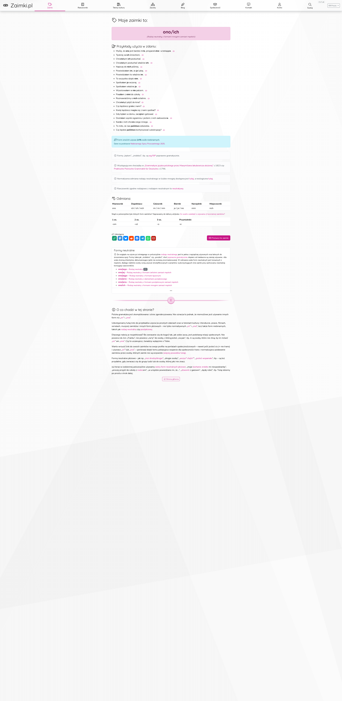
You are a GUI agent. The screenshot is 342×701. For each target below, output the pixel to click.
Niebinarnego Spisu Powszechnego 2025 (148, 143)
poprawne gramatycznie (177, 257)
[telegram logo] (142, 238)
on (122, 317)
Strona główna (172, 379)
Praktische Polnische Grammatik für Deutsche (136, 168)
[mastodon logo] (120, 238)
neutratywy (177, 188)
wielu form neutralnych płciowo (170, 366)
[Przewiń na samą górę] (337, 696)
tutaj (191, 178)
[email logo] (153, 238)
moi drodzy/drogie (154, 358)
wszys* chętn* (187, 358)
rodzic (140, 370)
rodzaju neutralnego (169, 254)
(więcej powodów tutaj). (174, 353)
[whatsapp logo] (148, 238)
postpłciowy (146, 329)
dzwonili (186, 370)
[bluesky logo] (125, 238)
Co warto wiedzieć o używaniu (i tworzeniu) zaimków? (202, 214)
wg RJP (152, 155)
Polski (334, 5)
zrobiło (205, 366)
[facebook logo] (137, 238)
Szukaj (315, 5)
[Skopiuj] (114, 238)
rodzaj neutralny (129, 329)
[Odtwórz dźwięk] (174, 51)
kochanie (197, 366)
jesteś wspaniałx (204, 358)
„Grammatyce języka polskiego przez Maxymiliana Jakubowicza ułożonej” (178, 165)
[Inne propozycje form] (171, 290)
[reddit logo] (131, 238)
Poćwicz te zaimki (220, 238)
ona (128, 317)
